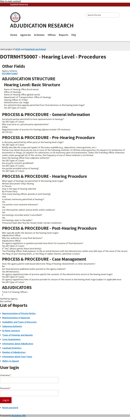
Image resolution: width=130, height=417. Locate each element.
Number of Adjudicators (14, 352)
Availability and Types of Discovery (19, 322)
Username (5, 375)
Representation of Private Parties (19, 313)
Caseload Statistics (11, 347)
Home (13, 35)
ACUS (18, 49)
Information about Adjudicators (17, 343)
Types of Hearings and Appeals (17, 335)
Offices (52, 35)
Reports (63, 35)
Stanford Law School (35, 49)
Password (5, 388)
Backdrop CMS (19, 415)
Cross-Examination (11, 339)
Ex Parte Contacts (11, 330)
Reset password (10, 407)
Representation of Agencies (16, 317)
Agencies (25, 35)
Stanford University (19, 5)
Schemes (39, 35)
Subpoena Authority (12, 326)
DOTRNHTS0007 (10, 73)
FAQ (73, 35)
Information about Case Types (17, 356)
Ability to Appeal (10, 361)
